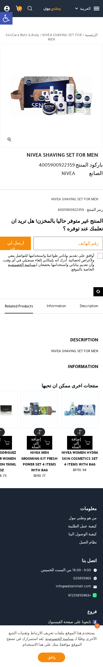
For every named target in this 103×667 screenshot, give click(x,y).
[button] (6, 18)
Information (56, 306)
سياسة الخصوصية (21, 264)
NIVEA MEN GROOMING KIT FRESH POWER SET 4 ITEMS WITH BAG (39, 461)
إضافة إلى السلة (76, 443)
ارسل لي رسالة (15, 245)
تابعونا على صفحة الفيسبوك (69, 622)
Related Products (19, 306)
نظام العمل (88, 542)
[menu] (96, 8)
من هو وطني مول (83, 518)
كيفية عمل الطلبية (82, 526)
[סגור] (97, 626)
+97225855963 (79, 595)
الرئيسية (91, 35)
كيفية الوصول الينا (83, 534)
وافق (52, 657)
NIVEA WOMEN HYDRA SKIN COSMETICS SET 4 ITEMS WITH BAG (80, 458)
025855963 (82, 578)
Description (89, 306)
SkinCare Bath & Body (22, 35)
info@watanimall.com (73, 586)
